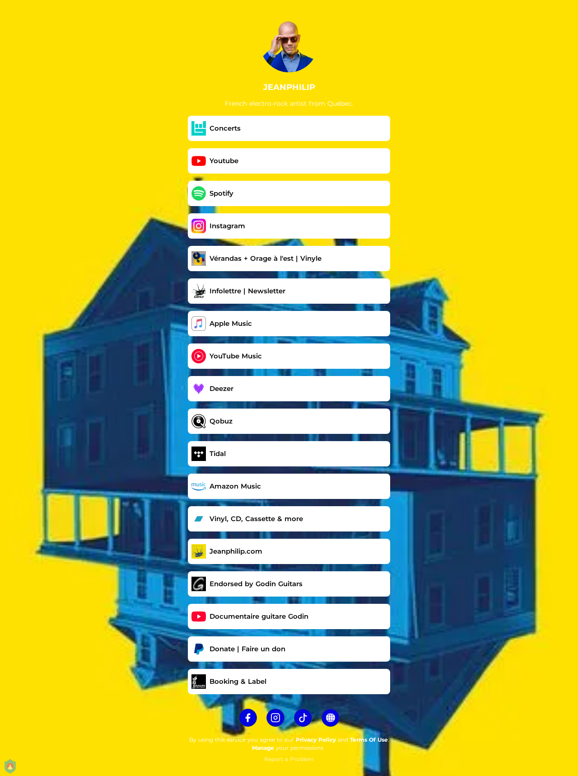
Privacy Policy (316, 739)
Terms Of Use (369, 739)
